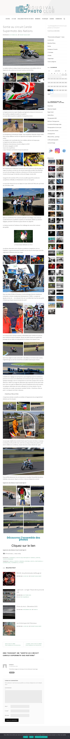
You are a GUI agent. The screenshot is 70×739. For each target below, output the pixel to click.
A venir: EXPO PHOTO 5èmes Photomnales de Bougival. (34, 644)
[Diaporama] (51, 158)
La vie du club (19, 557)
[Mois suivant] (65, 71)
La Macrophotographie (53, 139)
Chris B (36, 609)
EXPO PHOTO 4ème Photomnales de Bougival (13, 644)
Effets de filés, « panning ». (54, 136)
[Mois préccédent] (49, 71)
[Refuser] (68, 736)
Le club (14, 18)
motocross (39, 561)
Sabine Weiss (51, 115)
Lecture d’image (51, 143)
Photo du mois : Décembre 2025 (27, 606)
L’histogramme (51, 133)
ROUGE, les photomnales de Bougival (29, 573)
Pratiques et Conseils (29, 557)
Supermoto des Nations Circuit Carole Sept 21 (14, 483)
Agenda (52, 18)
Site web (7, 715)
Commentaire (7, 688)
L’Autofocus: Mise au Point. (12, 394)
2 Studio (49, 55)
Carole (11, 561)
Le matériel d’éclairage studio (54, 124)
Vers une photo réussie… (53, 130)
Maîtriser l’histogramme (53, 121)
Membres (37, 18)
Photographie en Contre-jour (54, 127)
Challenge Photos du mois (26, 18)
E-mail (7, 710)
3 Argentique (51, 58)
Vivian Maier (50, 106)
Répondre (12, 672)
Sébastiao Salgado (52, 109)
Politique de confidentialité (41, 736)
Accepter (26, 736)
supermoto (15, 562)
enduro (22, 561)
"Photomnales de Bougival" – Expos (56, 37)
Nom (6, 706)
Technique (45, 18)
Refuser (31, 736)
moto (32, 561)
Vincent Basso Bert (25, 34)
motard (27, 561)
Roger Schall (51, 112)
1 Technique (11, 557)
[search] (64, 19)
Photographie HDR (52, 118)
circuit (16, 561)
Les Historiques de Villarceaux (27, 623)
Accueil (8, 18)
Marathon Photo (51, 43)
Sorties (38, 557)
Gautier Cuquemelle (23, 597)
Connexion (59, 18)
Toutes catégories (8, 559)
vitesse (21, 562)
